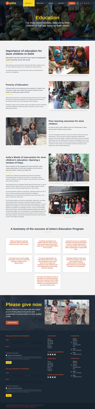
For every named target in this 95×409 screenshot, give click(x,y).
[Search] (88, 3)
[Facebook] (80, 3)
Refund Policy (33, 406)
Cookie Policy (16, 406)
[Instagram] (84, 3)
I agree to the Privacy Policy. (15, 355)
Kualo (42, 405)
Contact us (50, 347)
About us (51, 3)
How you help (40, 3)
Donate (49, 338)
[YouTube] (86, 3)
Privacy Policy (9, 406)
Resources (61, 3)
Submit (9, 362)
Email (7, 346)
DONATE (72, 3)
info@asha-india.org (77, 354)
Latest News (50, 340)
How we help (28, 3)
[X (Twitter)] (82, 3)
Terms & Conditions (24, 406)
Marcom (27, 405)
